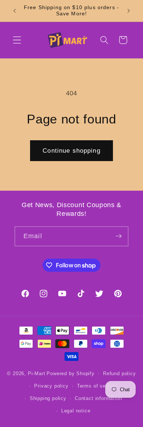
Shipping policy (48, 398)
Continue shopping (71, 150)
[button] (17, 40)
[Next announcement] (129, 11)
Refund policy (119, 373)
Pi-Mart (36, 373)
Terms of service (97, 386)
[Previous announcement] (14, 11)
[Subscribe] (118, 236)
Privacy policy (51, 386)
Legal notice (76, 410)
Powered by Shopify (71, 373)
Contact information (98, 398)
